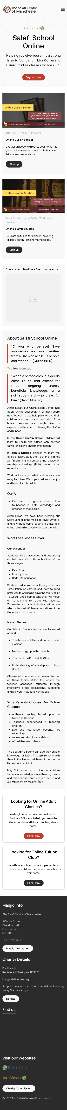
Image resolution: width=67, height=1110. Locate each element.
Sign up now (33, 77)
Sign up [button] (14, 164)
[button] (63, 10)
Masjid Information (17, 948)
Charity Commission (19, 1088)
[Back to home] (20, 10)
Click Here (33, 836)
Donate (10, 998)
